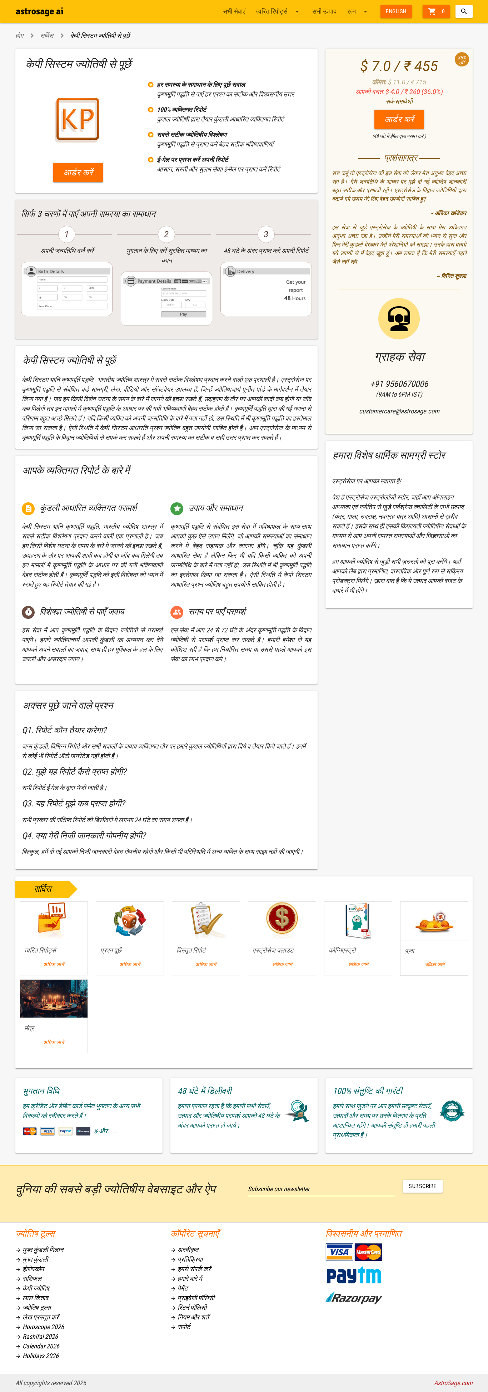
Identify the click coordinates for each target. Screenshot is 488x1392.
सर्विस (46, 35)
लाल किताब (31, 1298)
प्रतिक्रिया (186, 1259)
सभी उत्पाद (324, 11)
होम (19, 35)
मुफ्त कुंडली (31, 1259)
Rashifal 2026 (36, 1336)
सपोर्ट (180, 1327)
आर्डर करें (78, 173)
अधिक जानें (53, 964)
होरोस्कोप (29, 1269)
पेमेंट (179, 1288)
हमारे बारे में (186, 1278)
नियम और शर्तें (189, 1317)
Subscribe (423, 1186)
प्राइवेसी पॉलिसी (192, 1298)
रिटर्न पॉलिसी (188, 1307)
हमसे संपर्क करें (190, 1269)
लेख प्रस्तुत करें (37, 1317)
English (396, 11)
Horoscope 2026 (39, 1327)
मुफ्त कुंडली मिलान (39, 1249)
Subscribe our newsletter (278, 1189)
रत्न (358, 11)
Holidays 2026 (37, 1355)
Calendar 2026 (37, 1346)
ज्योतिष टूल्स (33, 1307)
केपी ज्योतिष (32, 1288)
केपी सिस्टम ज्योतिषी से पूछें (100, 35)
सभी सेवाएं (234, 11)
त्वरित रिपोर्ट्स (279, 11)
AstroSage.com (453, 1383)
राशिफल (28, 1278)
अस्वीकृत (184, 1249)
